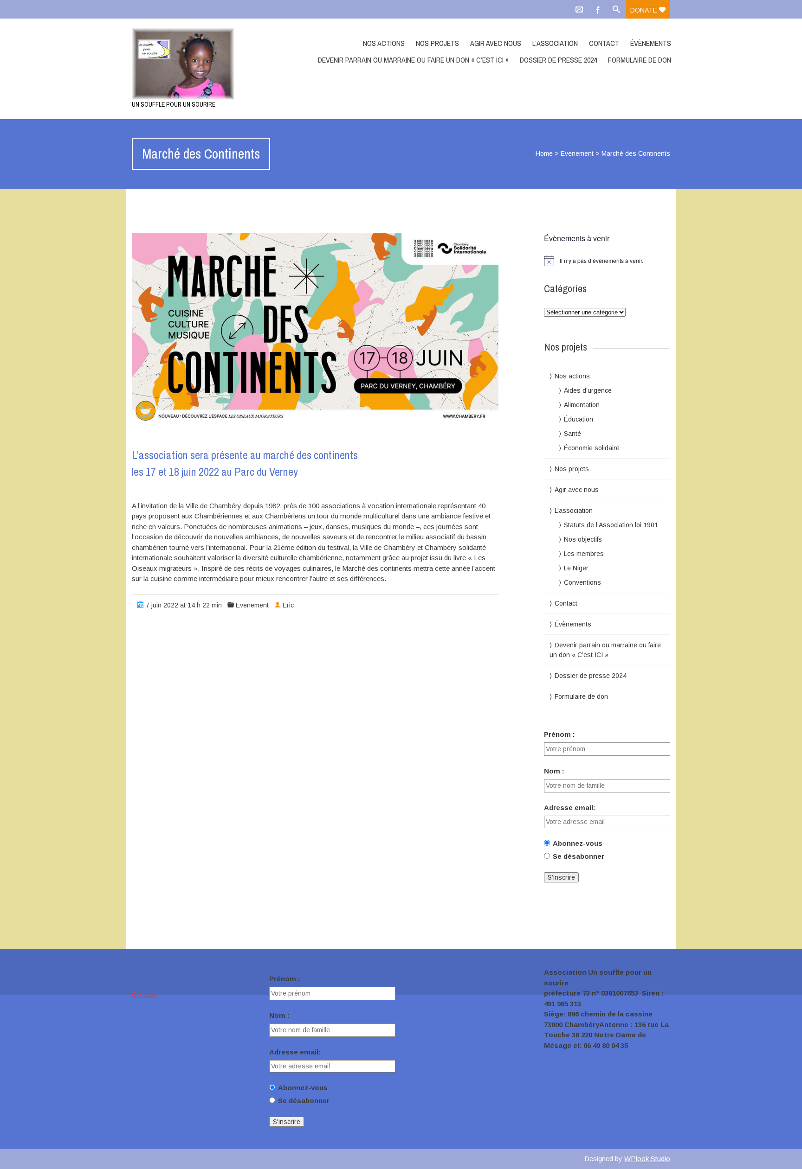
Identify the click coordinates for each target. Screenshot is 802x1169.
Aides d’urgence (588, 390)
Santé (572, 433)
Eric (288, 605)
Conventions (582, 582)
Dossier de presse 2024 (558, 60)
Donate (644, 10)
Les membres (584, 553)
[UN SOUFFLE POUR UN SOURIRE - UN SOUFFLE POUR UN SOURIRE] (212, 64)
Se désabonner (578, 856)
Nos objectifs (583, 539)
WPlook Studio (647, 1159)
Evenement (577, 153)
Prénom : (559, 734)
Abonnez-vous (577, 843)
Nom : (554, 771)
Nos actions (384, 43)
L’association (555, 43)
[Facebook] (598, 9)
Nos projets (437, 43)
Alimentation (582, 405)
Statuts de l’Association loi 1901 (611, 525)
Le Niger (576, 568)
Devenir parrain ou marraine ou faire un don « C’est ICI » (413, 60)
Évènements (650, 43)
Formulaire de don (639, 60)
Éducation (578, 419)
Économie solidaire (592, 448)
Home (544, 153)
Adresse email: (569, 807)
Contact (604, 43)
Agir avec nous (495, 43)
